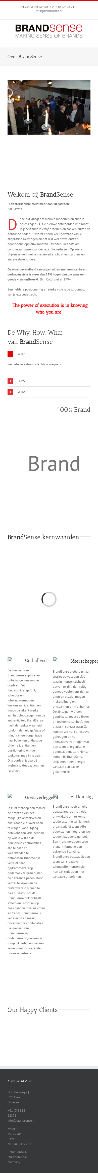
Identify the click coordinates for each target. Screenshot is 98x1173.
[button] (49, 354)
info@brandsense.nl (49, 11)
